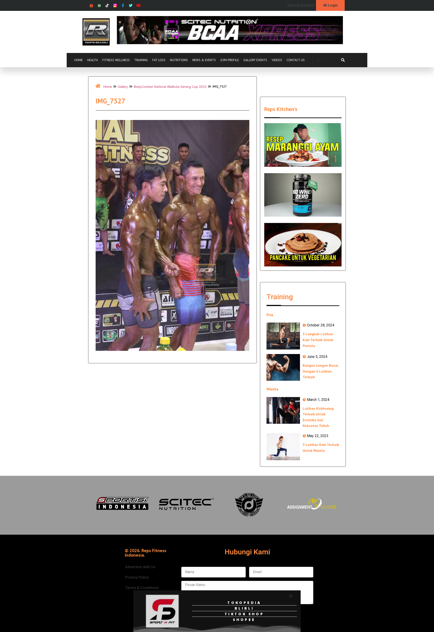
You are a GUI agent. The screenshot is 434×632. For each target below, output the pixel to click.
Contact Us (296, 60)
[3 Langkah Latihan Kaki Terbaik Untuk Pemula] (283, 336)
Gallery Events (255, 60)
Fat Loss (158, 60)
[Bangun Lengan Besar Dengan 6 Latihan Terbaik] (283, 367)
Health (92, 60)
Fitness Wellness (116, 60)
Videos (277, 60)
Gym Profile (229, 60)
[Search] (343, 60)
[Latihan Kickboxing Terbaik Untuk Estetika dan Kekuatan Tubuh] (283, 410)
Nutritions (179, 60)
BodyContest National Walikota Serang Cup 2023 (170, 87)
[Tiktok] (107, 5)
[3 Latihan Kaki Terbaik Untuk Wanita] (283, 446)
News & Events (204, 60)
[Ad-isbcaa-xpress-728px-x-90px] (230, 43)
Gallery (123, 87)
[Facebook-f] (123, 5)
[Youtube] (138, 5)
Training (141, 60)
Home (78, 60)
